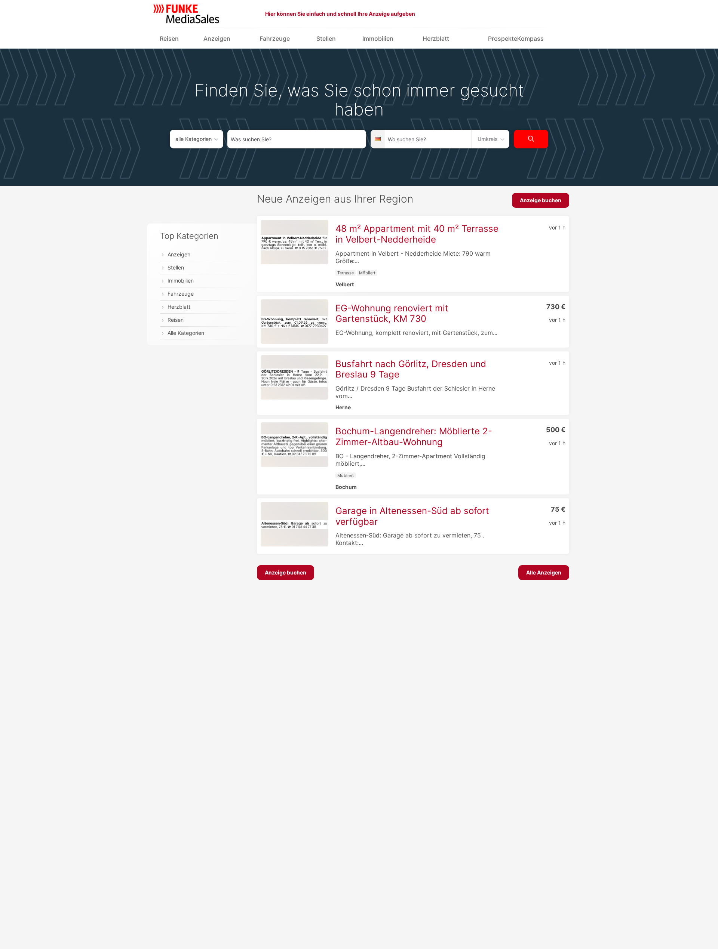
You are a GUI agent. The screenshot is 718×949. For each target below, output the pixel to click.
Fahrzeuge (275, 38)
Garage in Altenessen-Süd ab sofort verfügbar (412, 516)
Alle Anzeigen (543, 572)
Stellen (326, 38)
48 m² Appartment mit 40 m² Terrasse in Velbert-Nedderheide (416, 234)
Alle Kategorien (186, 333)
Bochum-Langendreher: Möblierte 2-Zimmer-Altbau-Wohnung (413, 436)
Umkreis (488, 139)
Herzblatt (436, 38)
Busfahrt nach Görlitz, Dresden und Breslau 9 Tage (410, 369)
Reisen (169, 38)
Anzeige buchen (540, 200)
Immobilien (377, 38)
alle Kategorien (193, 139)
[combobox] (296, 139)
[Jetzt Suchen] (531, 139)
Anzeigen (216, 38)
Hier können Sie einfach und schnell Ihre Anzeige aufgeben (340, 13)
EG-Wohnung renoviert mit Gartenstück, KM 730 (391, 313)
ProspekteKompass (516, 38)
